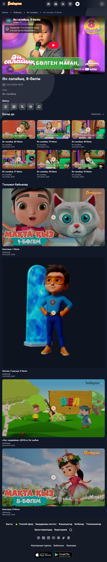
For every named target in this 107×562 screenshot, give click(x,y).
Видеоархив (60, 530)
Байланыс (59, 545)
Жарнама (71, 545)
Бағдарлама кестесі (45, 524)
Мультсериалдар (43, 530)
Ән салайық (32, 12)
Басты (5, 12)
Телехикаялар (93, 524)
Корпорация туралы (41, 545)
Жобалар (17, 12)
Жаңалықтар (65, 524)
